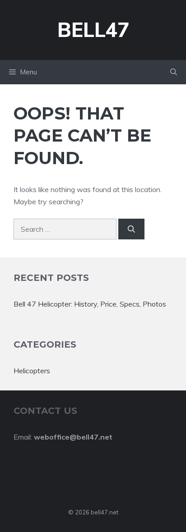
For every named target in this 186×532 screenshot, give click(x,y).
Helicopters (32, 370)
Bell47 (93, 29)
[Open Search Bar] (173, 72)
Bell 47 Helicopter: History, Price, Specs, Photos (90, 303)
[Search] (131, 229)
